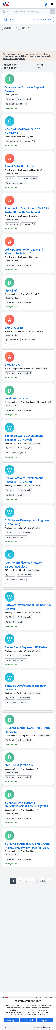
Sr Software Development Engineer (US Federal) (27, 522)
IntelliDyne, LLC (11, 94)
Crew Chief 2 (13, 365)
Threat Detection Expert (20, 166)
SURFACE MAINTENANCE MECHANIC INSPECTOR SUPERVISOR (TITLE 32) (28, 845)
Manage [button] (11, 1020)
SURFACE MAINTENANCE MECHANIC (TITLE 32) (28, 730)
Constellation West (13, 136)
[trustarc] (47, 1027)
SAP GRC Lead (14, 328)
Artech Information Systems (16, 170)
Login (45, 4)
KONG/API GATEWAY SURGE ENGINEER (22, 131)
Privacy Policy (9, 1027)
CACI (7, 570)
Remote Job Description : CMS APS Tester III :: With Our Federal (27, 210)
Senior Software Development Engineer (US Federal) (24, 437)
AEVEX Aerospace (12, 368)
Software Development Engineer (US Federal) (28, 607)
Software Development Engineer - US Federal (26, 687)
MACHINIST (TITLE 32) (19, 765)
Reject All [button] (28, 1020)
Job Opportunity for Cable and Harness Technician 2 (24, 251)
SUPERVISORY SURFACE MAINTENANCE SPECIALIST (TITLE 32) (26, 804)
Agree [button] (45, 1020)
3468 (42, 881)
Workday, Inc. (10, 443)
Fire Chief (11, 290)
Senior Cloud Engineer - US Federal (26, 647)
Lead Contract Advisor (19, 398)
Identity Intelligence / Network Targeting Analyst (24, 564)
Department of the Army (15, 294)
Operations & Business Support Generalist (24, 89)
